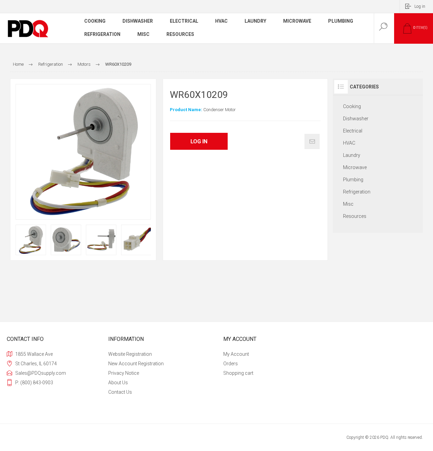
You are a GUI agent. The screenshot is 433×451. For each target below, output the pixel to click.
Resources (354, 216)
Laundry (351, 155)
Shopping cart (238, 373)
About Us (118, 382)
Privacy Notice (123, 373)
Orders (230, 363)
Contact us (120, 392)
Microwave (355, 167)
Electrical (352, 131)
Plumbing (353, 179)
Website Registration (130, 354)
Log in (419, 6)
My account (236, 354)
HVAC (349, 143)
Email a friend (312, 141)
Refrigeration (356, 191)
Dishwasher (355, 118)
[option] (30, 240)
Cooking (352, 106)
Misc (348, 204)
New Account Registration (136, 363)
